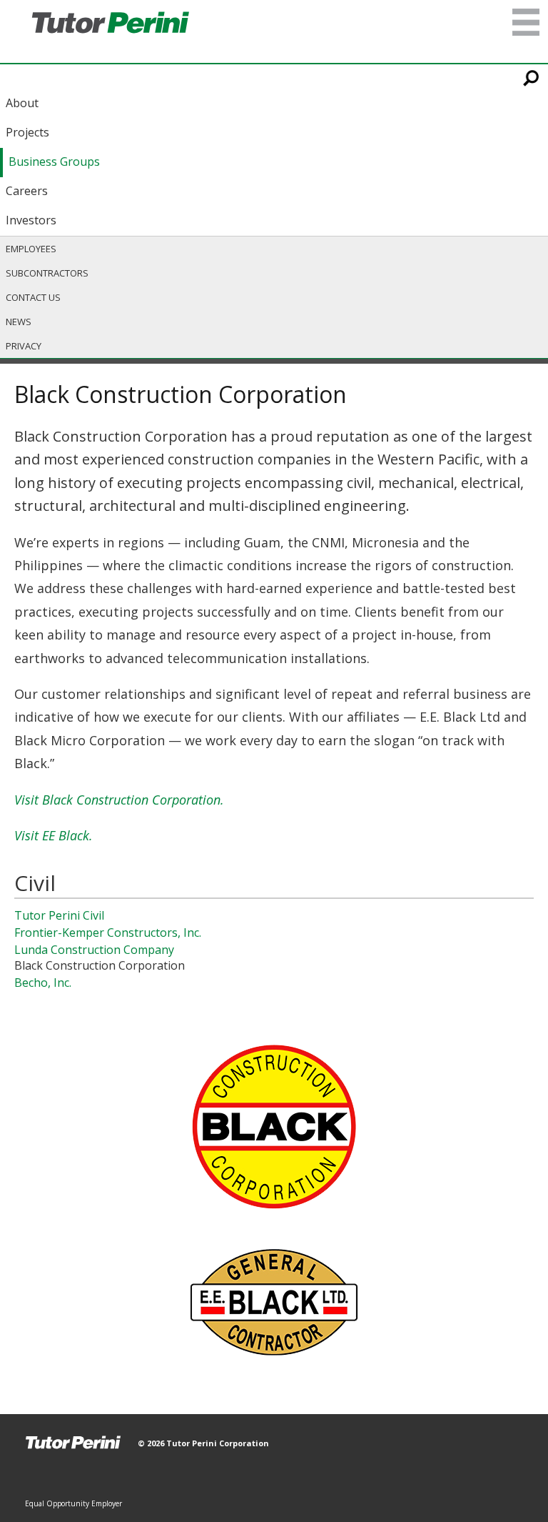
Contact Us (33, 297)
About (22, 103)
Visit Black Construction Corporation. (119, 799)
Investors (31, 220)
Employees (31, 248)
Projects (27, 132)
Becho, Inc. (42, 982)
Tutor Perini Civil (59, 915)
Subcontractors (47, 273)
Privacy (23, 345)
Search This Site (531, 77)
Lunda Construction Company (94, 950)
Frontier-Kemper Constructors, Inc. (107, 932)
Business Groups (54, 161)
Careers (27, 191)
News (18, 321)
